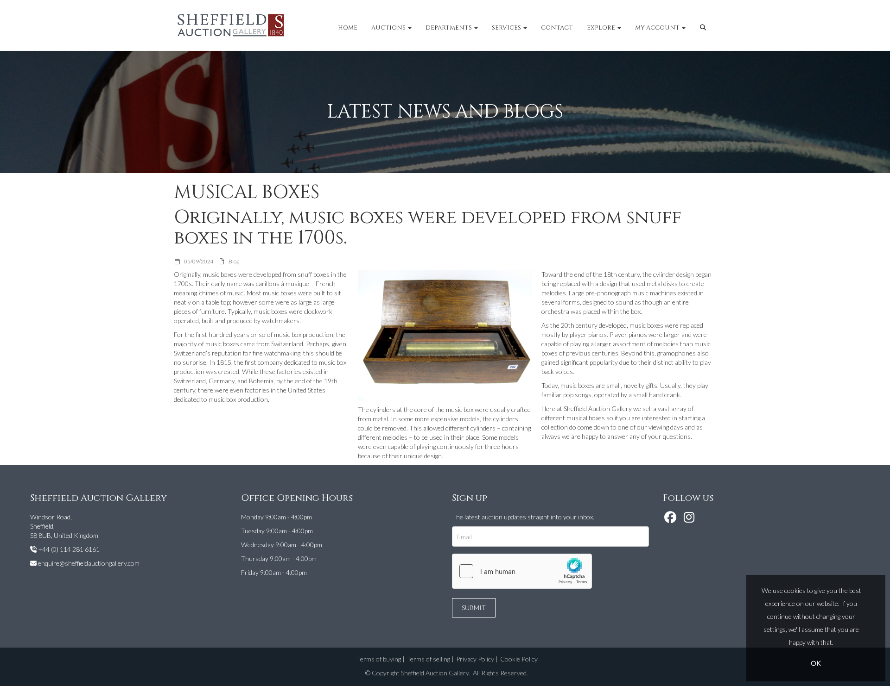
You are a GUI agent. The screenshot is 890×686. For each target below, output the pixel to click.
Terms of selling (428, 659)
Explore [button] (602, 28)
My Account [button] (658, 28)
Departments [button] (449, 28)
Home (347, 28)
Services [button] (507, 28)
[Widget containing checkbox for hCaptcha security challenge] (522, 571)
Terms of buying (379, 659)
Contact (557, 28)
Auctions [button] (389, 28)
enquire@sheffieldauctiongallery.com (89, 563)
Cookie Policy (519, 659)
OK (816, 663)
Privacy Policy (475, 659)
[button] (704, 27)
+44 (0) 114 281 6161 (69, 549)
